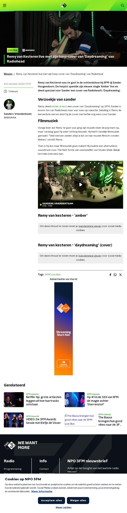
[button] (5, 5)
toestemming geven (89, 226)
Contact (44, 469)
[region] (80, 185)
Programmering (13, 469)
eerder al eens (59, 106)
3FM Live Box (53, 274)
